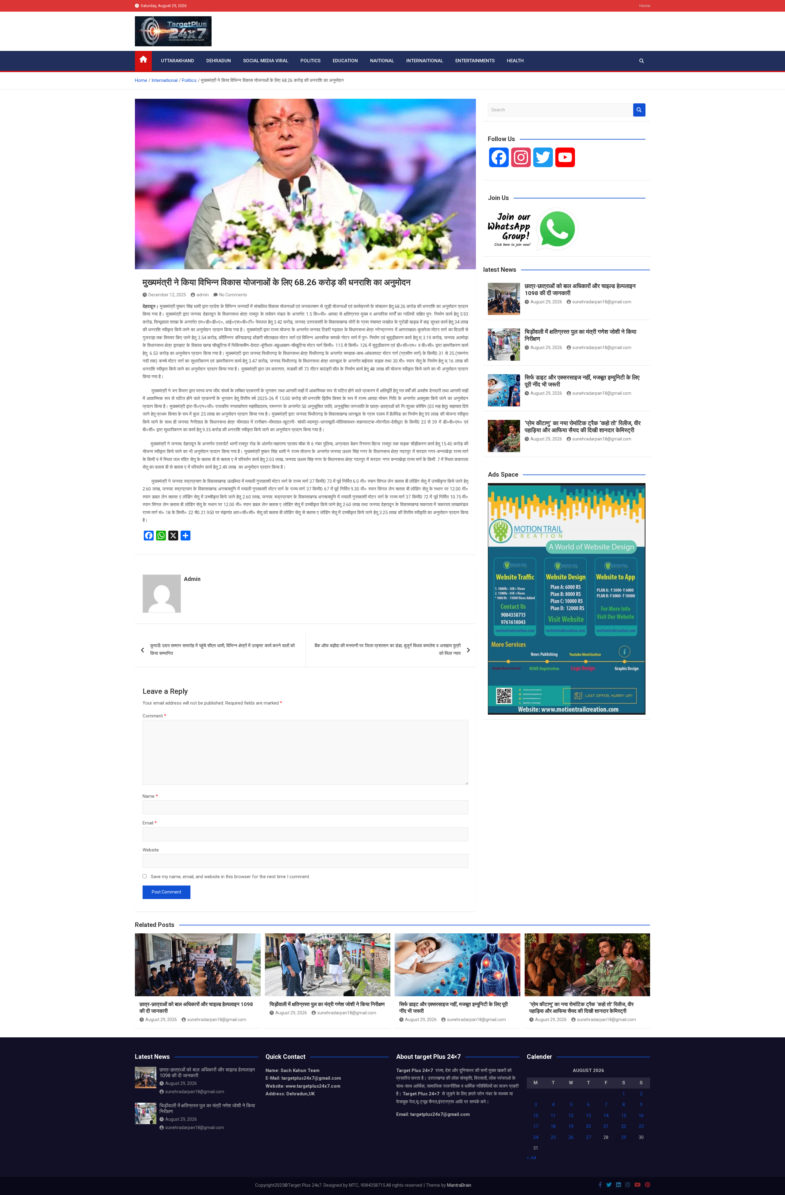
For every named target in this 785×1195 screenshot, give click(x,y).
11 (553, 1115)
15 (623, 1115)
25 (553, 1137)
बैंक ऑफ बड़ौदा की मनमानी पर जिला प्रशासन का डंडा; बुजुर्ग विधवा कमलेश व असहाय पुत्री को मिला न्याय (388, 649)
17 (535, 1126)
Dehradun (218, 60)
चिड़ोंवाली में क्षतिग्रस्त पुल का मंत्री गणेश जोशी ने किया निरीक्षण (580, 335)
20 (588, 1126)
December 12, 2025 (167, 294)
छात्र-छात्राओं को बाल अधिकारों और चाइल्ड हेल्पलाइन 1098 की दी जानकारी (580, 289)
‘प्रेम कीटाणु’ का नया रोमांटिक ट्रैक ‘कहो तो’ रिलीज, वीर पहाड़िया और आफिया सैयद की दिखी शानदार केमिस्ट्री (583, 427)
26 (571, 1137)
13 (588, 1115)
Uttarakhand (177, 60)
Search (639, 110)
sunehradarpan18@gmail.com (601, 301)
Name (150, 796)
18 (553, 1126)
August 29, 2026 (546, 301)
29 (623, 1137)
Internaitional (424, 60)
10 (535, 1115)
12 (571, 1115)
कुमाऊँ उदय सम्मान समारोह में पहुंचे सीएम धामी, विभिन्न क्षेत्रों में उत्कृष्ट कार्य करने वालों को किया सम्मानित (222, 649)
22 (623, 1126)
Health (515, 60)
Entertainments (475, 60)
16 (641, 1115)
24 (535, 1137)
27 (588, 1137)
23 (641, 1126)
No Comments (233, 294)
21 (605, 1126)
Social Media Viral (265, 60)
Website (151, 850)
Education (345, 60)
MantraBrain (459, 1185)
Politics (310, 60)
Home (644, 5)
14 (605, 1115)
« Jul (531, 1157)
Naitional (382, 60)
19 (571, 1126)
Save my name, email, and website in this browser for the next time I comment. (230, 876)
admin (203, 294)
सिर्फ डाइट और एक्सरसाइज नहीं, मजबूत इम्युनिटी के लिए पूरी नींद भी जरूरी (582, 381)
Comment (154, 716)
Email (150, 823)
